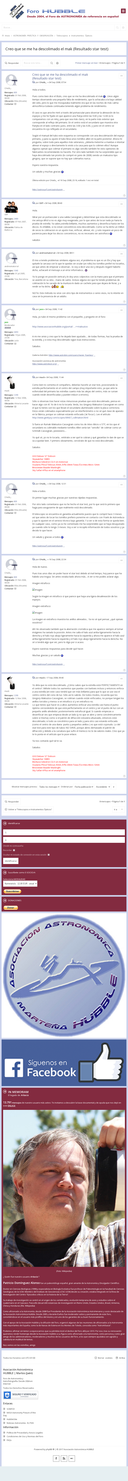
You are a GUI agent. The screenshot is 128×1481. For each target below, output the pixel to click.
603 (15, 92)
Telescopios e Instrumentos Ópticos (74, 35)
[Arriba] (124, 195)
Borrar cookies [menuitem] (105, 1358)
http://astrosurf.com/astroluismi (47, 189)
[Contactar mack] (15, 406)
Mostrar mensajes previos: (25, 786)
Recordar (7, 850)
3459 (16, 332)
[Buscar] (117, 27)
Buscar (51, 63)
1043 (16, 270)
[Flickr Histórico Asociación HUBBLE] (72, 1458)
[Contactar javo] (15, 343)
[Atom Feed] (64, 1458)
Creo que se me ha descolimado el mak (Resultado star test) (56, 48)
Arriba (122, 1358)
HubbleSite (12, 1419)
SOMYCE (11, 1408)
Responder (13, 63)
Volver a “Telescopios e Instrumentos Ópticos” (30, 809)
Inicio (7, 35)
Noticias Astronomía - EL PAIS (20, 1423)
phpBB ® (50, 1449)
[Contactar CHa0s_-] (15, 104)
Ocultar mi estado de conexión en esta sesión (25, 854)
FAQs (9, 1440)
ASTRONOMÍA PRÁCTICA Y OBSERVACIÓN (33, 35)
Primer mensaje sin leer (86, 62)
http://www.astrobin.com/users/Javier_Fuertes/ (71, 355)
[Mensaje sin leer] (34, 82)
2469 (16, 218)
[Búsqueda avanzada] (123, 27)
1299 (16, 395)
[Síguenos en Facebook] (56, 1458)
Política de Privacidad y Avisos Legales (25, 1432)
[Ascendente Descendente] (103, 786)
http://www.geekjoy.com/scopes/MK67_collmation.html (60, 417)
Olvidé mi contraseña (13, 845)
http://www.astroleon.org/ (44, 363)
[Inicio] (64, 11)
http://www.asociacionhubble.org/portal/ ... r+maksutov (60, 326)
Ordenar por (67, 786)
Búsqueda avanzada (57, 63)
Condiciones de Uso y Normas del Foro (25, 1436)
